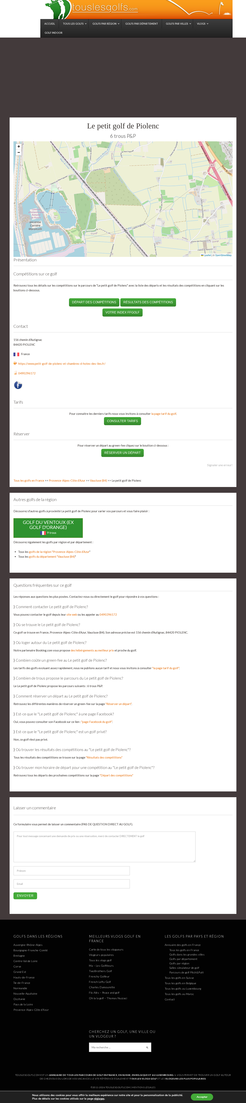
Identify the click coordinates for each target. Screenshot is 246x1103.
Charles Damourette (102, 987)
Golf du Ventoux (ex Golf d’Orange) (48, 524)
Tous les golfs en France (28, 480)
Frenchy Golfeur (99, 976)
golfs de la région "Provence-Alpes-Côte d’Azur (59, 551)
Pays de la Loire (23, 1004)
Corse (17, 966)
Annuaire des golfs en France (183, 944)
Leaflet (207, 255)
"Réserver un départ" (118, 704)
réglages (99, 1098)
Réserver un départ (122, 452)
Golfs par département (183, 959)
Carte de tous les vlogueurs (106, 949)
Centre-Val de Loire (25, 961)
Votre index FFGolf (123, 312)
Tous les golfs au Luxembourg (183, 988)
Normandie (20, 988)
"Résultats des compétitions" (104, 757)
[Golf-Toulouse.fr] (138, 9)
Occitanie (19, 999)
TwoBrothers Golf (100, 971)
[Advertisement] (123, 66)
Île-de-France (21, 982)
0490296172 (27, 373)
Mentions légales (143, 1087)
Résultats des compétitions (148, 302)
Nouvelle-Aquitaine (25, 993)
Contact (170, 999)
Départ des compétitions (94, 302)
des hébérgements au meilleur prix (92, 650)
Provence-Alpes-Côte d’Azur (67, 480)
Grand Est (19, 971)
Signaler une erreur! (220, 465)
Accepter (202, 1097)
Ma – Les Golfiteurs (101, 965)
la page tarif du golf (163, 413)
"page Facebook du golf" (96, 721)
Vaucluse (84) (98, 480)
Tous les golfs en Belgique (180, 983)
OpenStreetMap (223, 255)
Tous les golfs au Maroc (179, 994)
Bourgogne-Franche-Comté (30, 950)
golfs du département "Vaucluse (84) (52, 556)
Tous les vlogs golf (100, 960)
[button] (19, 147)
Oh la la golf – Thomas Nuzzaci (108, 998)
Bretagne (19, 955)
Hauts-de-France (24, 977)
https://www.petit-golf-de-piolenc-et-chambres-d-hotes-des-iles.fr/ (62, 363)
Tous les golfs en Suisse (179, 977)
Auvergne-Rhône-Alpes (27, 944)
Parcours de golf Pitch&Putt (186, 972)
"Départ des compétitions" (116, 775)
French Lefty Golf (100, 981)
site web (71, 614)
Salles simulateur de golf (184, 967)
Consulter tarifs (122, 421)
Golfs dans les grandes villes (187, 954)
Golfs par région (179, 963)
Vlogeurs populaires (101, 954)
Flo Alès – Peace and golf (104, 992)
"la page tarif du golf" (165, 668)
